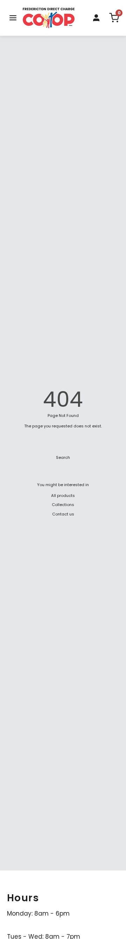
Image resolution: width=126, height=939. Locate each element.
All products (63, 495)
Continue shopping (63, 443)
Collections (63, 504)
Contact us (63, 514)
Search (63, 457)
